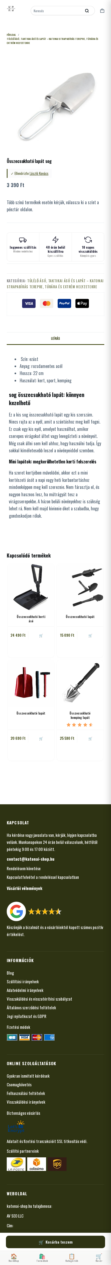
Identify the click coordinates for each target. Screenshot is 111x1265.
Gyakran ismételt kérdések (28, 1076)
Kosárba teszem (59, 1242)
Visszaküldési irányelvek (26, 1102)
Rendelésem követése (24, 868)
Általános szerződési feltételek (31, 1007)
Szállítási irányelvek (23, 981)
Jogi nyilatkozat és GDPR (26, 1016)
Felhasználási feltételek (26, 1093)
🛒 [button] (41, 635)
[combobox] (56, 10)
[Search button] (86, 10)
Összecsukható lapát (80, 616)
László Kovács (39, 173)
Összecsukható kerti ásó (31, 618)
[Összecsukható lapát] (80, 586)
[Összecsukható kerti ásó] (31, 586)
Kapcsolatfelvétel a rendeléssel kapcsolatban (43, 877)
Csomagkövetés (19, 1084)
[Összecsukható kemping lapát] (80, 683)
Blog (10, 973)
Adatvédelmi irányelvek (25, 990)
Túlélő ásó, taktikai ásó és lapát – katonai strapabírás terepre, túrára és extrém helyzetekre (55, 283)
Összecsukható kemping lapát (80, 715)
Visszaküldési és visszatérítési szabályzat (39, 999)
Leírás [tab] (55, 338)
